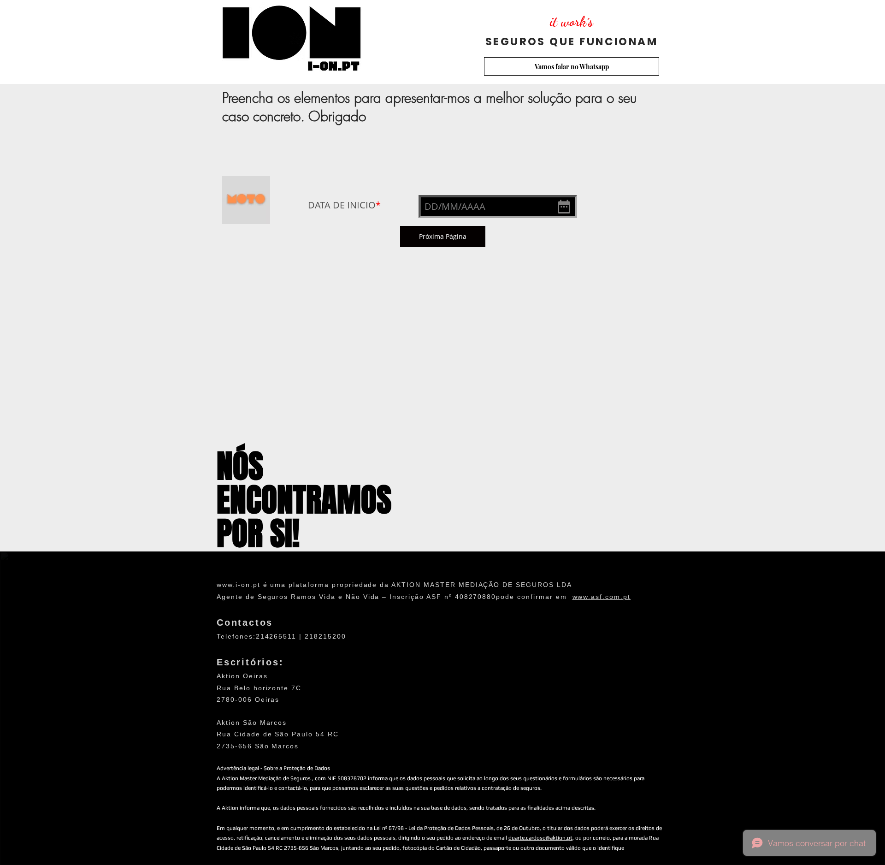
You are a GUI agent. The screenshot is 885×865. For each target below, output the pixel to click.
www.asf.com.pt (601, 596)
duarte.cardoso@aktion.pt (540, 838)
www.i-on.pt (238, 584)
